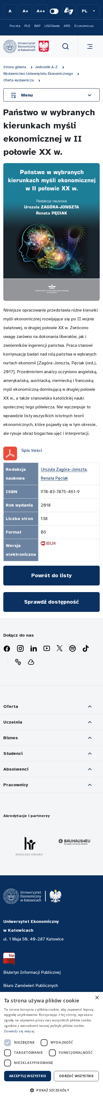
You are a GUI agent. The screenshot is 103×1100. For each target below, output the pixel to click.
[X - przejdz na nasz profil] (60, 648)
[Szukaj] (66, 46)
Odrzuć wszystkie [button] (76, 1076)
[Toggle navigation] (89, 46)
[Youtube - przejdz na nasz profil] (46, 648)
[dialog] (51, 1046)
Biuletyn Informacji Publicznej (32, 972)
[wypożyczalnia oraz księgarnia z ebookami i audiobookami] (31, 662)
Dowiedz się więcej (19, 1031)
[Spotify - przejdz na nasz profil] (72, 648)
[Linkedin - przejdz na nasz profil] (33, 648)
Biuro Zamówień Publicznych (30, 985)
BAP (37, 26)
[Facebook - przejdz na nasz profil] (6, 648)
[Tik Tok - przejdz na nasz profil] (85, 648)
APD (67, 26)
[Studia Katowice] (26, 46)
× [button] (97, 998)
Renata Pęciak (54, 478)
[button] (88, 11)
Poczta (15, 26)
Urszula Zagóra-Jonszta (64, 469)
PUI (27, 26)
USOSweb (52, 26)
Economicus (83, 26)
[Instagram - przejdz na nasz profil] (20, 648)
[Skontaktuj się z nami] (18, 662)
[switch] (54, 11)
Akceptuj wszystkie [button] (27, 1076)
